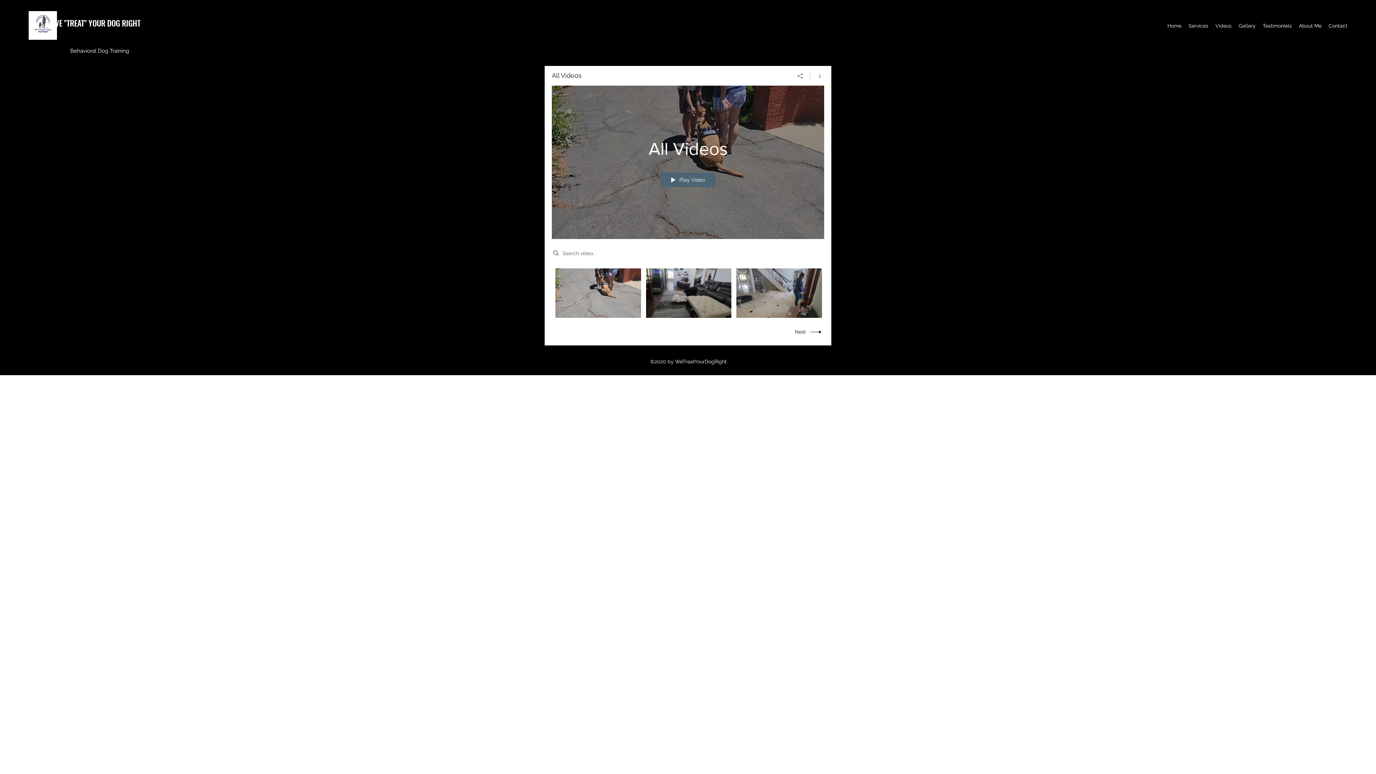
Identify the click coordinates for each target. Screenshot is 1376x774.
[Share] (800, 76)
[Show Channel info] (817, 76)
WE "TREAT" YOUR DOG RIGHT (96, 23)
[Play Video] (598, 293)
